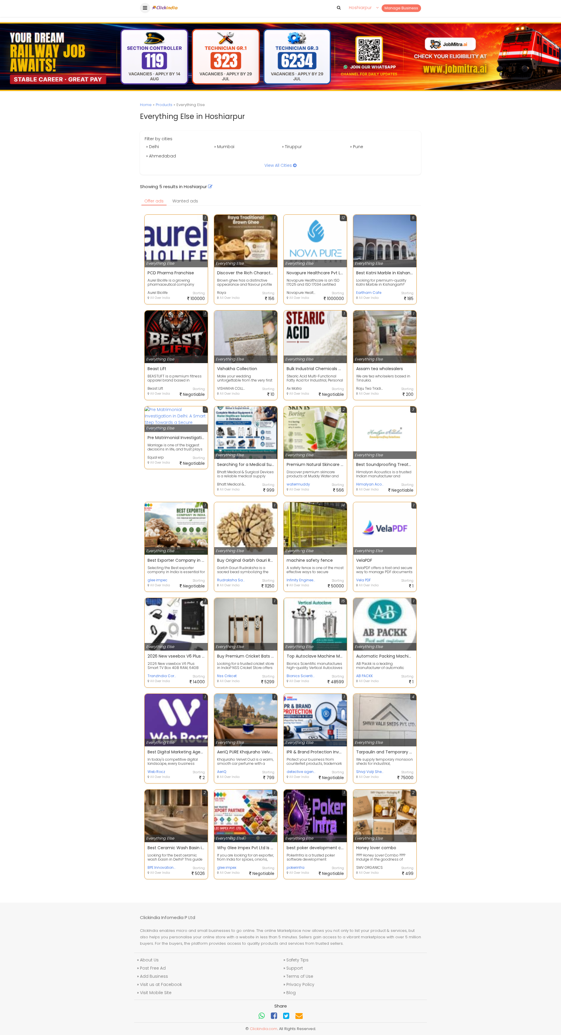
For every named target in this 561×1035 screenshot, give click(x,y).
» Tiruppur (292, 147)
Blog (291, 993)
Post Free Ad (153, 968)
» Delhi (152, 147)
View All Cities (278, 165)
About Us (149, 960)
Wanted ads (185, 201)
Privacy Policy (300, 984)
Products (164, 105)
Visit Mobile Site (156, 993)
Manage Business (401, 8)
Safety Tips (297, 960)
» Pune (356, 147)
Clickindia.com (263, 1028)
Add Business (154, 976)
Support (294, 968)
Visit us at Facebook (161, 984)
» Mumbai (224, 147)
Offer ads (154, 201)
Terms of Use (299, 976)
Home (146, 105)
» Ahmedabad (161, 156)
